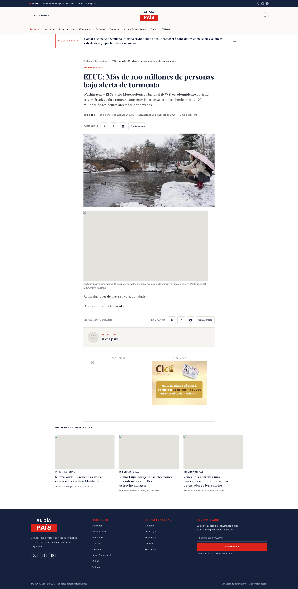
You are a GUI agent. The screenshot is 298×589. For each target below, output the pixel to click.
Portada (34, 29)
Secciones (41, 16)
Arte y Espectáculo (135, 29)
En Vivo (35, 3)
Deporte (114, 29)
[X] (258, 3)
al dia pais (89, 115)
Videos (166, 29)
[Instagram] (262, 3)
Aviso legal (150, 531)
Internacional (66, 29)
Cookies (149, 543)
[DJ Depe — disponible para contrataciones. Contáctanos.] (118, 388)
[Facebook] (267, 3)
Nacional (49, 29)
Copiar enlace (138, 126)
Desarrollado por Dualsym (234, 584)
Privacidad (150, 537)
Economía (85, 29)
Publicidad (150, 549)
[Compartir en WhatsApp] (123, 126)
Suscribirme (232, 546)
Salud (154, 29)
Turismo (100, 29)
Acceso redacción (258, 584)
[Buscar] (265, 15)
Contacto (150, 525)
